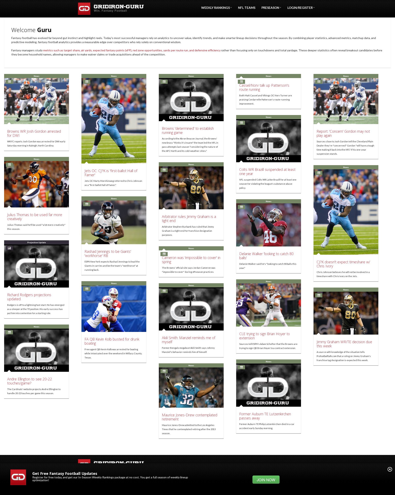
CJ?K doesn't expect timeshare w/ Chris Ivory (343, 263)
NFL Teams (246, 7)
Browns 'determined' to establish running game (188, 130)
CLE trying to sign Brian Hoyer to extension (264, 335)
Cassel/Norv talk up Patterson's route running (264, 87)
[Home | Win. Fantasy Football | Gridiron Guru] (110, 8)
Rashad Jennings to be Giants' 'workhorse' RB (108, 253)
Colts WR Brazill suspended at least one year (267, 171)
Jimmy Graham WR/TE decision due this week (344, 343)
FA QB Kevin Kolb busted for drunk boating (112, 341)
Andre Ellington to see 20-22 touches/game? (29, 381)
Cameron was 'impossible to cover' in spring (191, 259)
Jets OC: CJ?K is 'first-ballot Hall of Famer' (111, 172)
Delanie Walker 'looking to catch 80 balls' (266, 255)
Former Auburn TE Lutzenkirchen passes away (265, 415)
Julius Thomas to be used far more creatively (34, 216)
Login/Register (300, 7)
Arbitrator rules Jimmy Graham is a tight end (189, 218)
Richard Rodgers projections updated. (29, 296)
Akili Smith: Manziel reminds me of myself (188, 339)
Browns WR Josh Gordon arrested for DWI (34, 133)
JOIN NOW (266, 479)
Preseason (270, 7)
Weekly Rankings (215, 7)
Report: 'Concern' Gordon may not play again (343, 133)
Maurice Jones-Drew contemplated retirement (189, 416)
